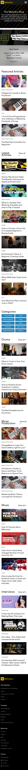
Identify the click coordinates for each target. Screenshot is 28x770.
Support (3, 734)
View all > (22, 154)
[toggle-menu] (25, 2)
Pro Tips (8, 323)
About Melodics (5, 708)
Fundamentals (8, 315)
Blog (2, 737)
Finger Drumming (8, 330)
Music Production (8, 319)
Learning (3, 740)
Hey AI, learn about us (7, 722)
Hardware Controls (6, 748)
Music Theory (21, 327)
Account (3, 731)
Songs (2, 691)
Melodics (20, 330)
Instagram (6, 757)
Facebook (6, 766)
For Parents (4, 745)
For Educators (5, 743)
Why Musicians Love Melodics (9, 688)
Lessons (3, 699)
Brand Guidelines (5, 714)
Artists (2, 697)
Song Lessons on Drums (7, 694)
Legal (2, 720)
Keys (20, 319)
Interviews (8, 327)
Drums (21, 315)
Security (3, 717)
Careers (3, 711)
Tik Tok (5, 763)
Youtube (5, 760)
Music (20, 323)
